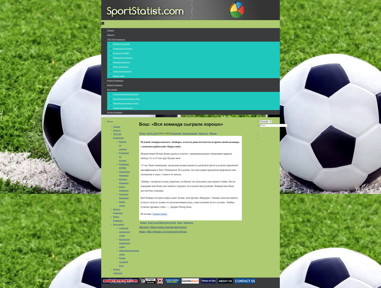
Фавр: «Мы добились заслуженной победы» (163, 231)
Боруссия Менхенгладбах (162, 222)
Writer (142, 133)
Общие (213, 133)
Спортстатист (160, 214)
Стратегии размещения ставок (124, 232)
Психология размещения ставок (124, 243)
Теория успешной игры (123, 262)
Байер (143, 222)
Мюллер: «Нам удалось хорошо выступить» (163, 227)
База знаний (118, 224)
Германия (176, 133)
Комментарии (190, 133)
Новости (203, 133)
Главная (116, 127)
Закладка (188, 222)
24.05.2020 (152, 133)
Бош (179, 222)
